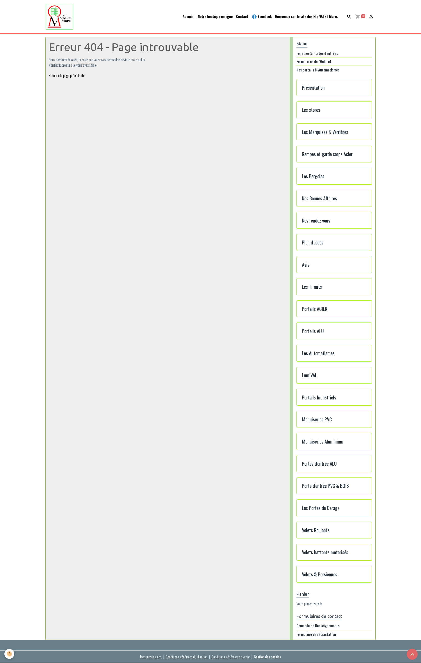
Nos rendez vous (316, 220)
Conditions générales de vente (231, 656)
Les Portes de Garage (320, 508)
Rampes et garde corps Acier (327, 154)
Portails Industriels (319, 397)
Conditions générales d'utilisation (186, 656)
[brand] (60, 17)
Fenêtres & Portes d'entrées (317, 53)
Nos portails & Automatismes (317, 70)
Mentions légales (151, 656)
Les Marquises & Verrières (325, 132)
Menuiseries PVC (317, 419)
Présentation (313, 88)
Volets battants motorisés (325, 552)
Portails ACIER (314, 309)
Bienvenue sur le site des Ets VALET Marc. (306, 16)
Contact (242, 16)
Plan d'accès (312, 242)
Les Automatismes (318, 353)
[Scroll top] (412, 654)
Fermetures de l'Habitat (313, 61)
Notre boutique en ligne (215, 16)
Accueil (188, 16)
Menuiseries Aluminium (322, 441)
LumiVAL (309, 375)
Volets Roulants (316, 530)
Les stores (311, 110)
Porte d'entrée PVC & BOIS (325, 486)
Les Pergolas (313, 176)
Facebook (264, 16)
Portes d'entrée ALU (319, 464)
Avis (305, 264)
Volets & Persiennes (319, 574)
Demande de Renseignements (317, 625)
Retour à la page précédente (67, 75)
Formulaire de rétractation (316, 634)
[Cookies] (9, 654)
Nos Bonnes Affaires (319, 198)
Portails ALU (313, 331)
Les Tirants (312, 287)
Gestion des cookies (267, 656)
